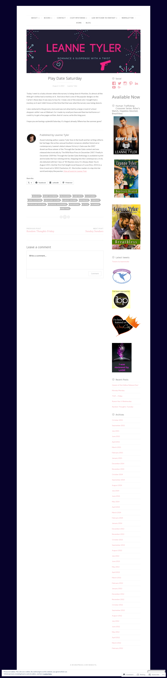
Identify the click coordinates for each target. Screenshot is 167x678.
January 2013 (117, 588)
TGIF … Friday (117, 396)
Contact (61, 18)
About (34, 18)
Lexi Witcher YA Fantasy (103, 18)
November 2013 (118, 534)
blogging (65, 196)
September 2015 (118, 425)
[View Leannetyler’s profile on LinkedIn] (136, 83)
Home (79, 23)
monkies (84, 200)
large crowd (70, 200)
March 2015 (116, 447)
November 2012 (118, 599)
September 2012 (118, 610)
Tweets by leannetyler (120, 261)
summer (95, 204)
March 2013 (116, 578)
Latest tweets (122, 257)
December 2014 (118, 463)
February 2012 (117, 648)
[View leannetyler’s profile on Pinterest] (131, 83)
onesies (95, 200)
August (36, 196)
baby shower (50, 196)
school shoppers (57, 204)
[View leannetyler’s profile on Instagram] (125, 83)
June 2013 (116, 561)
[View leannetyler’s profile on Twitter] (120, 83)
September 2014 (118, 480)
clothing (90, 196)
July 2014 (115, 491)
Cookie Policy (47, 674)
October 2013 (117, 540)
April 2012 (116, 637)
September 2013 (118, 545)
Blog (88, 23)
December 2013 (118, 529)
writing (65, 209)
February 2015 (117, 453)
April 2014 (116, 507)
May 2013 (115, 567)
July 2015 (115, 431)
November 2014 (118, 469)
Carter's (78, 196)
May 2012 (115, 632)
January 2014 (117, 523)
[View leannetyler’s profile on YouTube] (114, 87)
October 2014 (117, 474)
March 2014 (116, 512)
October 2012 (117, 605)
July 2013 (115, 556)
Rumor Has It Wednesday (122, 401)
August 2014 (117, 485)
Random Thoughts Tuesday (122, 407)
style (85, 204)
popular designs (37, 204)
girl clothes (35, 200)
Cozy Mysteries (77, 18)
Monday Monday (118, 390)
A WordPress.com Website (83, 665)
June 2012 (116, 626)
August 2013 (117, 550)
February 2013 (117, 583)
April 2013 (116, 572)
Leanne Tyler (72, 86)
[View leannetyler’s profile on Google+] (120, 87)
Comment (95, 273)
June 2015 (116, 436)
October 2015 (117, 420)
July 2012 (115, 621)
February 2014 (117, 518)
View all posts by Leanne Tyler (75, 171)
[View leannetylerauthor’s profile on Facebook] (114, 83)
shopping (74, 204)
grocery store (52, 200)
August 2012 (117, 616)
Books (47, 18)
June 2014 (116, 496)
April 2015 (116, 442)
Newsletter (128, 18)
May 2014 (115, 502)
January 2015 (117, 458)
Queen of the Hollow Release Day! (125, 385)
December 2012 (118, 594)
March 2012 (116, 643)
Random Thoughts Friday (40, 230)
